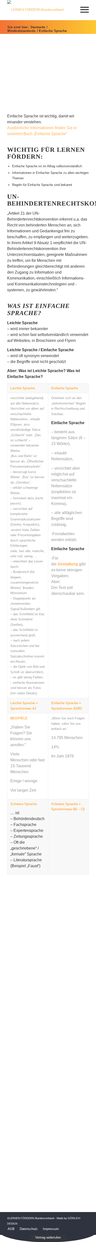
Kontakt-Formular (48, 1053)
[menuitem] (11, 1229)
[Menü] (82, 10)
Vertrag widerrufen (48, 1237)
